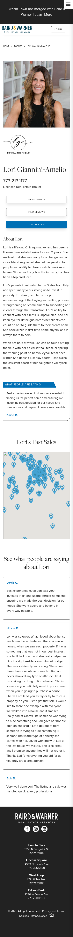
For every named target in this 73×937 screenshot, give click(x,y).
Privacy (46, 911)
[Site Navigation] (68, 4)
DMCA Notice (39, 916)
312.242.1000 (37, 853)
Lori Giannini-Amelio (38, 46)
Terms (60, 911)
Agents (18, 46)
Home (6, 46)
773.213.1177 (15, 180)
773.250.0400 (36, 898)
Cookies (24, 916)
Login (58, 29)
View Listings (36, 199)
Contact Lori (36, 224)
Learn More (43, 14)
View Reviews (36, 212)
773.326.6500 (36, 868)
